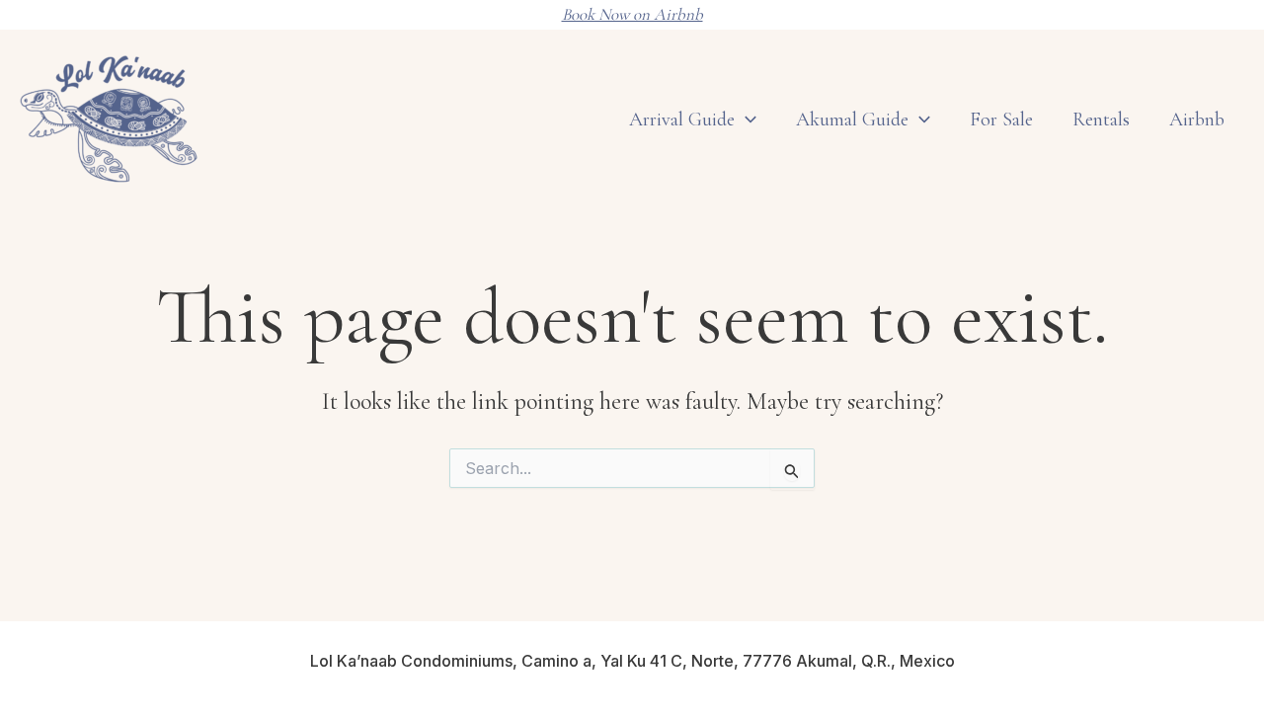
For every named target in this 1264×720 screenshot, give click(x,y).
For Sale (1001, 119)
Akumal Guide (852, 119)
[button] (919, 119)
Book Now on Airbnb (632, 14)
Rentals (1101, 119)
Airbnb (1196, 119)
